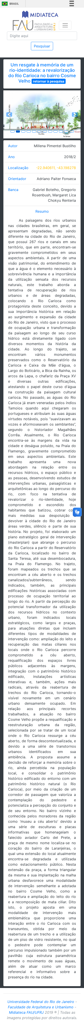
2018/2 (70, 157)
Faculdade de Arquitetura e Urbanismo (40, 1007)
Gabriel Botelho (46, 189)
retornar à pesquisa (48, 81)
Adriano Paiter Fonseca (56, 178)
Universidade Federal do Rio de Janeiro (40, 1001)
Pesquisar (42, 46)
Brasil (9, 4)
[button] (9, 114)
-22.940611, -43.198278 (56, 167)
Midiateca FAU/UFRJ (26, 1012)
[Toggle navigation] (65, 25)
